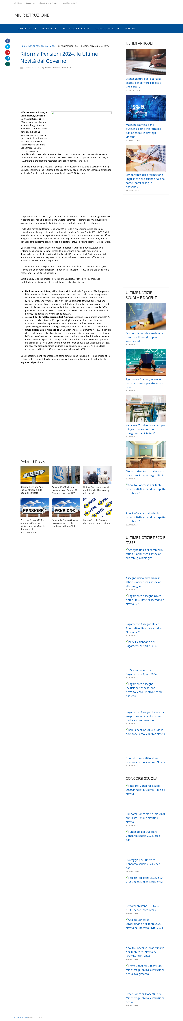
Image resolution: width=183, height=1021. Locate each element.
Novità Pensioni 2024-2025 (41, 45)
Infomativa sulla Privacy (48, 3)
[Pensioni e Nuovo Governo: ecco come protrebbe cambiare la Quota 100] (66, 507)
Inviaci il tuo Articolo (69, 3)
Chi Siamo (18, 3)
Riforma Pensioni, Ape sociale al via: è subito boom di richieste (31, 489)
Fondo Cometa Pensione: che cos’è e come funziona (96, 522)
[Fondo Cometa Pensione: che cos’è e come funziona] (97, 507)
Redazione (30, 3)
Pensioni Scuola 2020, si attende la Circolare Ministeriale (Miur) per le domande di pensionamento (32, 526)
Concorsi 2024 (26, 28)
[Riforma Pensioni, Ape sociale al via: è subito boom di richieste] (34, 475)
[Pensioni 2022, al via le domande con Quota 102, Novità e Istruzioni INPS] (66, 475)
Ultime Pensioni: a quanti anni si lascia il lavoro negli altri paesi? (96, 490)
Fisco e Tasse (49, 28)
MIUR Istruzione (31, 15)
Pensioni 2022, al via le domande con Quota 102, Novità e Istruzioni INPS (65, 490)
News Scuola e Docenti (76, 28)
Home (23, 45)
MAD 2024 (130, 28)
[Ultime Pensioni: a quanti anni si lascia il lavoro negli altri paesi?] (97, 475)
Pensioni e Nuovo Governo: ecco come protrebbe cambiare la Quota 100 (66, 523)
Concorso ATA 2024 (106, 28)
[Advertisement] (66, 90)
